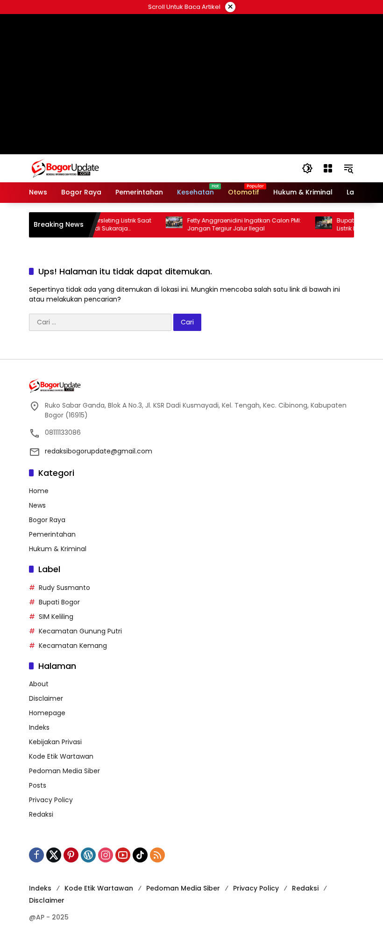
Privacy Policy (51, 800)
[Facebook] (36, 855)
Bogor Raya (47, 519)
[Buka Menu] (327, 168)
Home (39, 491)
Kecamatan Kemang (73, 645)
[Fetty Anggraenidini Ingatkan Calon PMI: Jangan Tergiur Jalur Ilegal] (165, 224)
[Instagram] (105, 855)
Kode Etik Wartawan (61, 756)
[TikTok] (140, 855)
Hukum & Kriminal (57, 548)
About (39, 684)
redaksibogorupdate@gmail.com (98, 451)
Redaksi (41, 814)
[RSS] (157, 855)
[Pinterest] (71, 855)
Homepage (47, 713)
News (37, 505)
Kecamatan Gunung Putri (80, 631)
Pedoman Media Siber (64, 771)
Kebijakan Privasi (55, 742)
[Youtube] (122, 855)
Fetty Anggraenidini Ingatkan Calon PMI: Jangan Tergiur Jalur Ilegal (235, 224)
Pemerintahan (52, 534)
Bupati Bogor (59, 602)
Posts (37, 785)
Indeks (39, 727)
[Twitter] (53, 855)
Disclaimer (46, 698)
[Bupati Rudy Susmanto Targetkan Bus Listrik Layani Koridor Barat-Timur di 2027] (314, 224)
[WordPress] (88, 855)
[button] (307, 168)
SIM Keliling (56, 616)
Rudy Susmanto (64, 587)
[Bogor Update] (110, 167)
